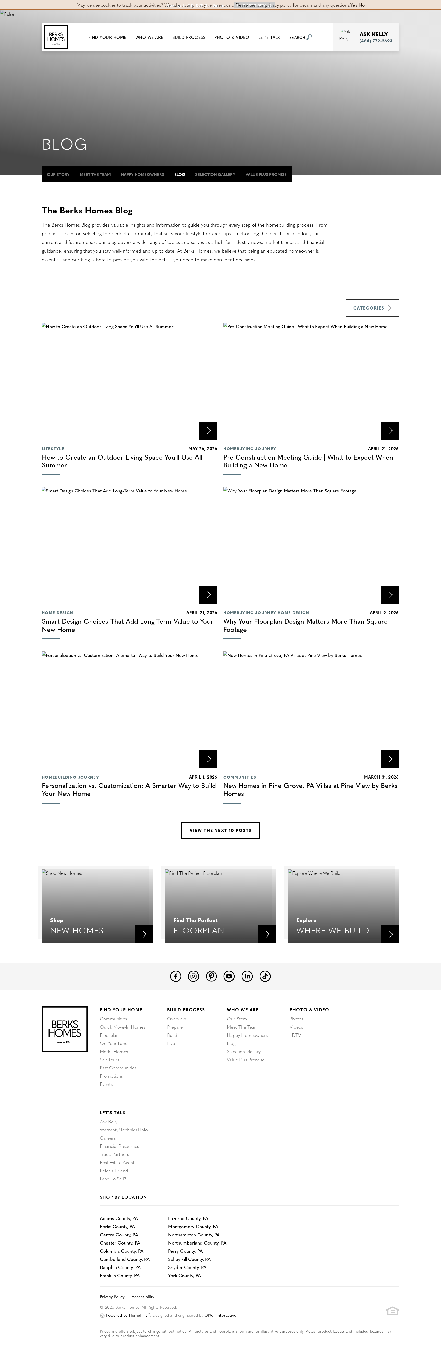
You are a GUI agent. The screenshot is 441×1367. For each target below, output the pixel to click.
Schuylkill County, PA (189, 1259)
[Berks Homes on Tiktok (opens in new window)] (265, 975)
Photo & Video (309, 1009)
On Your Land (114, 1043)
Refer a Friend (114, 1170)
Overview (176, 1018)
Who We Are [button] (149, 37)
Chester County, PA (120, 1242)
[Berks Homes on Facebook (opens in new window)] (175, 975)
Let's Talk (113, 1112)
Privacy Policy (112, 1296)
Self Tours (109, 1059)
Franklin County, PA (120, 1275)
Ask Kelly (108, 1121)
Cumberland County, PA (125, 1259)
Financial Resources (119, 1146)
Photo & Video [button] (231, 37)
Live (171, 1043)
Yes (353, 5)
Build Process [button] (189, 37)
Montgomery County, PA (193, 1226)
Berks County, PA (117, 1226)
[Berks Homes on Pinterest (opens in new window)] (211, 975)
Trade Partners (114, 1154)
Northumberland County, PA (197, 1242)
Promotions (111, 1076)
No (362, 5)
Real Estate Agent (117, 1162)
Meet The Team (95, 174)
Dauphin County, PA (120, 1267)
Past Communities (118, 1067)
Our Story (58, 174)
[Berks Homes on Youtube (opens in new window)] (229, 975)
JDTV (295, 1035)
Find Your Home (121, 1009)
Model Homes (114, 1051)
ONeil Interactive (220, 1315)
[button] (107, 37)
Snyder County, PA (187, 1267)
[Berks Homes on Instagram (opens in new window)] (193, 975)
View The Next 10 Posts (220, 830)
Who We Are (243, 1009)
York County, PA (184, 1275)
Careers (108, 1138)
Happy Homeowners (142, 174)
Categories (368, 308)
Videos (296, 1027)
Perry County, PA (185, 1251)
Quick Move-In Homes (122, 1027)
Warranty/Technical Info (124, 1129)
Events (106, 1084)
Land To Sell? (113, 1178)
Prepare (175, 1027)
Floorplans (110, 1035)
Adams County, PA (119, 1218)
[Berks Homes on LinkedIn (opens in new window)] (247, 975)
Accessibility (143, 1296)
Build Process (186, 1009)
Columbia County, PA (121, 1251)
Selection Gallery (215, 174)
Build (172, 1035)
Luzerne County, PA (188, 1218)
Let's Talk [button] (269, 37)
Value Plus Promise (266, 174)
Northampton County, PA (194, 1234)
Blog (179, 174)
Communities (113, 1018)
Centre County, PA (119, 1234)
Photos (296, 1018)
